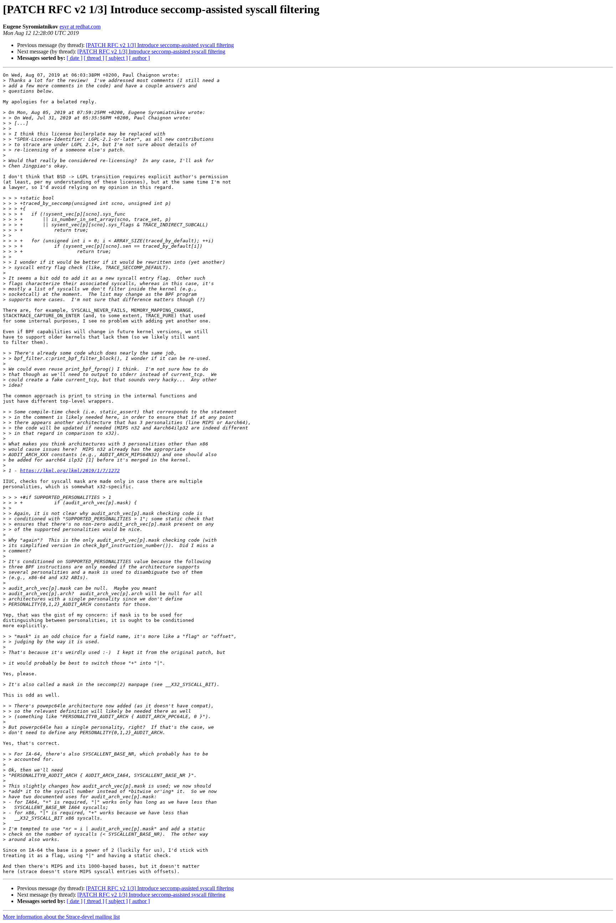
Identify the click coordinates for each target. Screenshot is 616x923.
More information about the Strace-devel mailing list (61, 917)
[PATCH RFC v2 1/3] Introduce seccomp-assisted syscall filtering (160, 45)
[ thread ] (94, 58)
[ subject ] (117, 58)
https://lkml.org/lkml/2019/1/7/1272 (70, 470)
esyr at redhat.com (80, 27)
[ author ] (139, 58)
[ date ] (74, 58)
